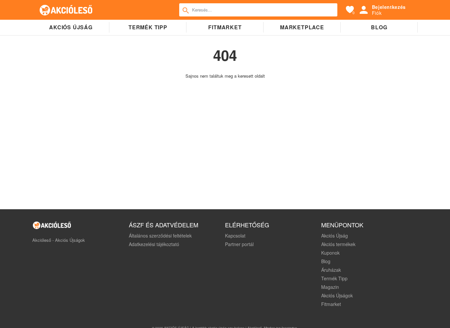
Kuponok (330, 252)
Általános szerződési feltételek (160, 235)
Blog (379, 27)
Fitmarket (224, 27)
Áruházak (331, 269)
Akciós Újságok (337, 295)
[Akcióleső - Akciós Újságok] (66, 10)
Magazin (330, 287)
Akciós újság (71, 27)
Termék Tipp (334, 278)
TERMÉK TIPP (147, 27)
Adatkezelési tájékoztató (154, 244)
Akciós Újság (334, 235)
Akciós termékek (338, 244)
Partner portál (239, 244)
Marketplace (302, 27)
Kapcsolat (235, 235)
